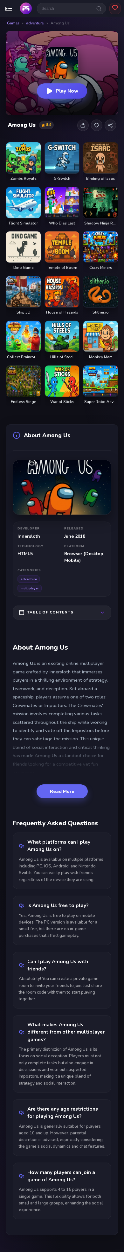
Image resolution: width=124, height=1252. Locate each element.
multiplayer (30, 588)
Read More (62, 791)
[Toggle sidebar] (8, 8)
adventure (35, 23)
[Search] (98, 8)
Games (13, 23)
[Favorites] (115, 8)
